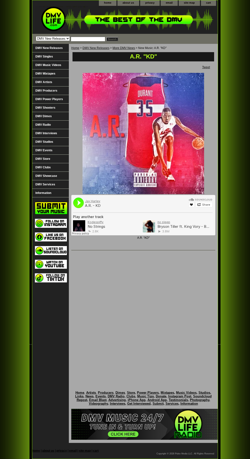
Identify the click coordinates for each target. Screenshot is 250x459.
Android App (157, 400)
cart (208, 2)
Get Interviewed (139, 403)
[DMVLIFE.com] (93, 20)
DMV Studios (44, 141)
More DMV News (124, 48)
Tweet (206, 67)
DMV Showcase (46, 176)
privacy (150, 2)
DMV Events (43, 150)
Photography (199, 400)
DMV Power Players (49, 99)
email (169, 2)
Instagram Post (179, 396)
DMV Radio (43, 124)
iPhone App (137, 400)
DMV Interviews (46, 133)
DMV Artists (43, 82)
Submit (158, 403)
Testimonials (178, 400)
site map (189, 2)
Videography (98, 403)
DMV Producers (46, 90)
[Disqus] (143, 315)
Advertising (117, 400)
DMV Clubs (43, 167)
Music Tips (145, 396)
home (107, 2)
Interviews (117, 403)
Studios (204, 392)
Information (43, 193)
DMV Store (42, 159)
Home (75, 48)
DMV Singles (44, 56)
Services (172, 403)
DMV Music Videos (48, 65)
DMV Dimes (43, 116)
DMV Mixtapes (45, 73)
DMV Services (45, 184)
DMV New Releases (96, 48)
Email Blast (97, 400)
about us (128, 2)
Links (79, 396)
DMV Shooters (45, 107)
